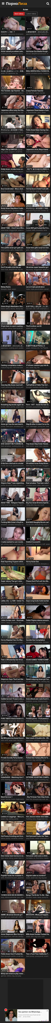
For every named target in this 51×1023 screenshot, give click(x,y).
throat (28, 54)
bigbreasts (20, 799)
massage (24, 897)
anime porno (45, 740)
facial (28, 623)
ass (2, 152)
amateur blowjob (18, 54)
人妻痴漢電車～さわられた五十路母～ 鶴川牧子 (13, 346)
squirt (8, 564)
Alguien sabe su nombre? (36, 875)
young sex (41, 426)
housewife (30, 544)
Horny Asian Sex (32, 562)
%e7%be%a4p (45, 348)
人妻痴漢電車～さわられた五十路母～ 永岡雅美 (38, 32)
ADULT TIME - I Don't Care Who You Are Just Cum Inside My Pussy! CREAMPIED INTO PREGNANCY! (13, 228)
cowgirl (3, 681)
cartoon (29, 760)
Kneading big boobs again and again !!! (13, 405)
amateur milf (18, 211)
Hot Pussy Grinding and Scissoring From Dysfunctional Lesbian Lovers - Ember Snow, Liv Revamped (13, 836)
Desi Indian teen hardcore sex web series (13, 856)
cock (49, 191)
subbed (20, 93)
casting (43, 681)
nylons (17, 191)
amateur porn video (33, 485)
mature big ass (6, 368)
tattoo (3, 623)
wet (31, 780)
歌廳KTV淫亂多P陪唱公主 (35, 346)
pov (18, 897)
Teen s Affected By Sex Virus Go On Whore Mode (13, 660)
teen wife (4, 740)
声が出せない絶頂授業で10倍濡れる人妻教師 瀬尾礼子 (13, 130)
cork (43, 936)
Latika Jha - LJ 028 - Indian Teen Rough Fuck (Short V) (13, 601)
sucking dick (16, 132)
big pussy (22, 171)
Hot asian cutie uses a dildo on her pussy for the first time (38, 856)
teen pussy (30, 956)
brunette (39, 230)
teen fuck (4, 269)
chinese (34, 348)
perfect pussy (19, 564)
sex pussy (4, 112)
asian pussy (5, 250)
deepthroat (13, 269)
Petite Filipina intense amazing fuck (38, 620)
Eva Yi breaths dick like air (11, 267)
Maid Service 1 (6, 797)
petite (28, 73)
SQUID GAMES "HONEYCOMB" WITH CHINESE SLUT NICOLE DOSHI (38, 660)
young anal (39, 956)
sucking (11, 348)
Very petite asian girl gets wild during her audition (13, 248)
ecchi (14, 662)
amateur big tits (34, 681)
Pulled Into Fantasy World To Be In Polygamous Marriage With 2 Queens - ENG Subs (38, 758)
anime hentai (21, 662)
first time (39, 858)
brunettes (14, 623)
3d (27, 93)
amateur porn (19, 426)
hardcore (8, 171)
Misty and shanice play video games (13, 974)
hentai (42, 93)
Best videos (19, 14)
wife (2, 878)
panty (16, 819)
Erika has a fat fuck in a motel (12, 463)
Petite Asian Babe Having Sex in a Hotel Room (38, 130)
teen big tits (30, 191)
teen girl (4, 917)
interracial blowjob (33, 152)
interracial (4, 230)
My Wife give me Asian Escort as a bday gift (13, 738)
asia (47, 426)
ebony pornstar (10, 897)
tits (38, 368)
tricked (36, 250)
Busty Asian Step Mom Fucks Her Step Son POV (13, 208)
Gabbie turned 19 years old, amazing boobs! (13, 699)
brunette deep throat (14, 485)
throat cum (11, 681)
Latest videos (31, 14)
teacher (32, 93)
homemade (37, 642)
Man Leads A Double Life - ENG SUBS (38, 738)
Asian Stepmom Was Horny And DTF (13, 934)
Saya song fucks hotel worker (37, 601)
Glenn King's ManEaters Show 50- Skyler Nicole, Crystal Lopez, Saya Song (13, 306)
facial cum (30, 524)
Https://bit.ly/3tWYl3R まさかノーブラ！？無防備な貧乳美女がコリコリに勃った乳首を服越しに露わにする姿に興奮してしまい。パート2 (13, 149)
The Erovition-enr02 (34, 326)
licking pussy (42, 701)
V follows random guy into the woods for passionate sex (38, 365)
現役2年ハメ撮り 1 (8, 32)
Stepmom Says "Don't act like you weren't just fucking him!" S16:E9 (13, 679)
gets (12, 250)
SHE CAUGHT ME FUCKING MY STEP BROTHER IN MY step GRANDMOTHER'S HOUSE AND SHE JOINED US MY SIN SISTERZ (13, 444)
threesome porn (11, 878)
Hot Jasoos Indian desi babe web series (38, 817)
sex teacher (24, 505)
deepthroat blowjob (38, 54)
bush (42, 505)
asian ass (21, 230)
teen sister (30, 132)
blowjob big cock (41, 524)
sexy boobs (30, 838)
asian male (47, 269)
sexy (34, 819)
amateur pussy (36, 73)
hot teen (39, 466)
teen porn (9, 426)
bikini (8, 407)
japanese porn (6, 132)
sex (27, 368)
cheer (44, 112)
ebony (12, 309)
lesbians (29, 701)
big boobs (10, 701)
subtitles (37, 740)
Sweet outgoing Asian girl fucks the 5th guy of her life (38, 679)
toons (13, 799)
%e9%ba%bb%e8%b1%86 (35, 171)
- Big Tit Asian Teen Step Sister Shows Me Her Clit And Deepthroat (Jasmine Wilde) (38, 797)
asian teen (43, 132)
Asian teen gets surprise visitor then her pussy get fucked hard (38, 248)
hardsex (36, 387)
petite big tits (10, 387)
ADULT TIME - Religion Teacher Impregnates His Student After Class (13, 503)
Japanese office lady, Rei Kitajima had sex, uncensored (13, 110)
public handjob (24, 348)
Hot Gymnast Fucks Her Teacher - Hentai (38, 836)
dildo (34, 230)
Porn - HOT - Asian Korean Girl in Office (38, 405)
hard (32, 250)
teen (28, 780)
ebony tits (19, 309)
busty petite (20, 387)
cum (27, 426)
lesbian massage (32, 917)
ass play (18, 976)
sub (32, 328)
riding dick (30, 505)
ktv (38, 348)
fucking (29, 819)
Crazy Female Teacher (34, 91)
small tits (19, 152)
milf (34, 309)
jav (35, 328)
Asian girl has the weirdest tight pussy (13, 424)
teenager (33, 426)
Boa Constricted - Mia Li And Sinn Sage (13, 189)
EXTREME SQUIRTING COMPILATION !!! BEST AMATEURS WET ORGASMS (38, 777)
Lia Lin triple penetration (35, 287)
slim (32, 936)
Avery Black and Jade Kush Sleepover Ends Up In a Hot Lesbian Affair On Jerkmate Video (38, 699)
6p (17, 73)
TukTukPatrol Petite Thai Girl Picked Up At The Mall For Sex (38, 385)
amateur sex (16, 760)
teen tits (4, 328)
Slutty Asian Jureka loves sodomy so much (13, 169)
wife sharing (5, 780)
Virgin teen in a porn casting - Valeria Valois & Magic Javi (13, 326)
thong (28, 583)
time (45, 230)
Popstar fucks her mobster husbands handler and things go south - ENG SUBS (13, 875)
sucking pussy (6, 54)
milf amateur (6, 760)
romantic (14, 838)
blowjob (12, 112)
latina (8, 309)
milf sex (15, 936)
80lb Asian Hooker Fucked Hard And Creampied (38, 934)
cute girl (25, 524)
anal (2, 171)
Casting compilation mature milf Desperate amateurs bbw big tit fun (13, 365)
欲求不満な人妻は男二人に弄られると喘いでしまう (38, 306)
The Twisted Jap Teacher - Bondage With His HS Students (13, 91)
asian (3, 73)
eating (11, 819)
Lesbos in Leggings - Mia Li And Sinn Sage (13, 817)
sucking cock (31, 603)
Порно (12, 3)
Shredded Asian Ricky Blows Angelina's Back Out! (38, 463)
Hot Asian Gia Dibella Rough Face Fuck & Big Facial (38, 51)
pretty (13, 407)
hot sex (15, 171)
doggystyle (13, 230)
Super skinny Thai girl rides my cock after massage (13, 581)
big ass (33, 583)
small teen (20, 956)
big (35, 368)
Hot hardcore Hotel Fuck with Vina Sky (38, 189)
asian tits (15, 505)
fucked (28, 230)
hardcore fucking (7, 583)
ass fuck (9, 466)
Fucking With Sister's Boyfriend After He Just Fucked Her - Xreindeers (13, 522)
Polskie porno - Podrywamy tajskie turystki (38, 719)
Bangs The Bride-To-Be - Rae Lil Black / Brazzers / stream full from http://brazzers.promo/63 (38, 895)
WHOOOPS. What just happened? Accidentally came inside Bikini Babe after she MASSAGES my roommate (38, 915)
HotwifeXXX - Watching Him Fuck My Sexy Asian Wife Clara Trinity (13, 777)
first (18, 721)
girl (2, 544)
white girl (22, 917)
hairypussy (46, 407)
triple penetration (37, 289)
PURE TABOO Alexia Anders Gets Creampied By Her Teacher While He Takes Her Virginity (13, 719)
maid (3, 387)
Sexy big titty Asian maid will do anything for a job (13, 385)
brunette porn (45, 152)
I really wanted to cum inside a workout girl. (13, 542)
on (34, 858)
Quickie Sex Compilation (35, 640)
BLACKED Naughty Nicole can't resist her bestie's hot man (38, 522)
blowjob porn (23, 936)
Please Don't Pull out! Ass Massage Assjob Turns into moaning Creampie (38, 581)
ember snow (23, 838)
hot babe (29, 858)
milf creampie (41, 309)
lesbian (3, 191)
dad (24, 642)
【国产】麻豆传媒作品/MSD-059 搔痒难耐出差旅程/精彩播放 (38, 169)
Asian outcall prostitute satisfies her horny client (13, 51)
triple (28, 289)
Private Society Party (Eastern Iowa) (13, 758)
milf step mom (6, 211)
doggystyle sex (41, 603)
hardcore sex (38, 721)
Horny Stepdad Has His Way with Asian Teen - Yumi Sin (13, 640)
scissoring (10, 191)
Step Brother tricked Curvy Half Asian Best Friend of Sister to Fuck (38, 424)
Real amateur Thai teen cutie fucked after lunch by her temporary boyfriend (38, 483)
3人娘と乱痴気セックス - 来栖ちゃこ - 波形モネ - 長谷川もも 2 (13, 71)
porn (16, 348)
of (27, 681)
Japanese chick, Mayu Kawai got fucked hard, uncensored (38, 149)
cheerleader (32, 112)
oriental (47, 956)
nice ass (24, 721)
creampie (4, 642)
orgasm (12, 152)
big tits (20, 269)
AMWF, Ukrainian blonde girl (12, 915)
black (3, 309)
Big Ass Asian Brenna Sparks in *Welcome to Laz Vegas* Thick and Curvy (38, 503)
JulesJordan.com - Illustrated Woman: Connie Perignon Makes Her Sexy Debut (13, 620)
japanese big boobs (33, 34)
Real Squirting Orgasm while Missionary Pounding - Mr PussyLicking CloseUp (13, 562)
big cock (43, 191)
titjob (9, 289)
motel (3, 466)
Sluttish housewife (33, 542)
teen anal (4, 858)
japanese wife (16, 780)
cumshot (29, 564)
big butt (44, 34)
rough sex (12, 721)
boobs (24, 132)
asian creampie (15, 544)
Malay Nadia (6, 287)
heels (35, 897)
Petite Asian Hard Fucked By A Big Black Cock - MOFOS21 (13, 954)
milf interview (18, 368)
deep (8, 623)
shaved (18, 681)
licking (3, 564)
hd (12, 564)
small (37, 132)
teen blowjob (6, 956)
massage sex (42, 583)
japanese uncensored (16, 34)
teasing (46, 73)
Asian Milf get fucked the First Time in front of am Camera (38, 228)
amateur (4, 34)
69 (7, 73)
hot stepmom (6, 936)
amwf (16, 701)
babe (41, 917)
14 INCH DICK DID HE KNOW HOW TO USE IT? (13, 895)
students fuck (6, 662)
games (3, 976)
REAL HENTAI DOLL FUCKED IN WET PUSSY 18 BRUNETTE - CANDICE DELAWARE (38, 71)
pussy (18, 112)
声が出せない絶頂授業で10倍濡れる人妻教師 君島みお (38, 208)
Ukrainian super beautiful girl (37, 267)
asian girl (14, 917)
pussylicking (37, 407)
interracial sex (6, 505)
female (24, 544)
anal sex (29, 721)
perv (39, 112)
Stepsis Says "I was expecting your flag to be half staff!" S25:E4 (13, 483)
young (6, 544)
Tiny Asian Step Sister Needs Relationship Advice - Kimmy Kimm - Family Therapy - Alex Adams (38, 444)
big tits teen (21, 740)
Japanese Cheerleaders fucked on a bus (38, 110)
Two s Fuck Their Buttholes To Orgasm (38, 954)
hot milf (29, 309)
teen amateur (6, 446)
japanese (11, 73)
